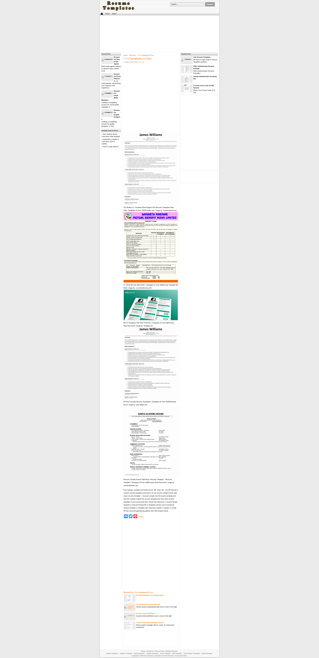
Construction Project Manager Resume (150, 622)
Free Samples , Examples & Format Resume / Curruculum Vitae (165, 656)
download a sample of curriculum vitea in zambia (110, 141)
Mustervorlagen (207, 653)
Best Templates (139, 653)
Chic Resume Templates (202, 57)
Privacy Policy (159, 651)
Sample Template (112, 653)
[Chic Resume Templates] (186, 59)
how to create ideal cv (111, 147)
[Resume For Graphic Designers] (107, 112)
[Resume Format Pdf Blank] (129, 615)
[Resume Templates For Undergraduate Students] (130, 601)
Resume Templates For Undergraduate (150, 595)
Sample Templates (126, 653)
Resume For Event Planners (117, 76)
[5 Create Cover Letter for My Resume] (187, 92)
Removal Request (171, 651)
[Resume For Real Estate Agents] (107, 59)
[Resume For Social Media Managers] (107, 93)
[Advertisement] (159, 33)
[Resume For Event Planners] (107, 76)
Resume (133, 55)
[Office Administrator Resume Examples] (187, 72)
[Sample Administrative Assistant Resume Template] (187, 82)
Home (107, 14)
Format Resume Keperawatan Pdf (148, 604)
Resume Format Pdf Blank (145, 613)
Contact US (150, 651)
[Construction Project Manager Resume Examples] (130, 629)
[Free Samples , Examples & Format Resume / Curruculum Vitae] (118, 11)
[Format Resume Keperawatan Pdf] (129, 608)
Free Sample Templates (192, 653)
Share (141, 517)
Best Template (177, 653)
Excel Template (165, 653)
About (114, 14)
